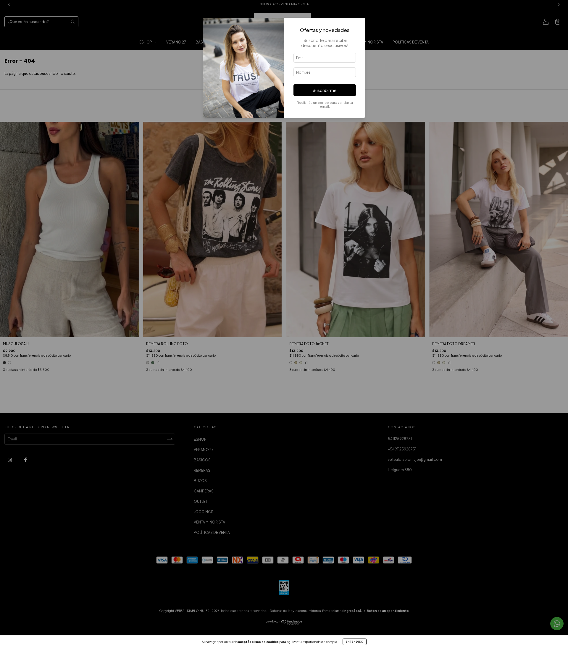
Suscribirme (325, 90)
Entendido (354, 641)
